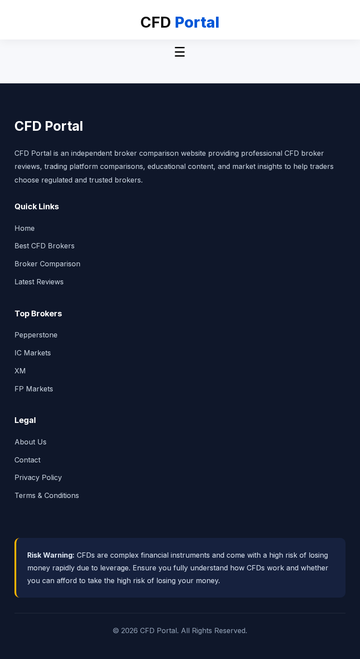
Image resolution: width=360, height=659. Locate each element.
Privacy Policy (38, 477)
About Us (30, 441)
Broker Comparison (47, 263)
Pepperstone (36, 334)
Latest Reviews (39, 281)
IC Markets (32, 352)
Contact (27, 459)
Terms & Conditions (46, 495)
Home (24, 228)
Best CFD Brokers (44, 245)
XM (20, 370)
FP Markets (33, 388)
